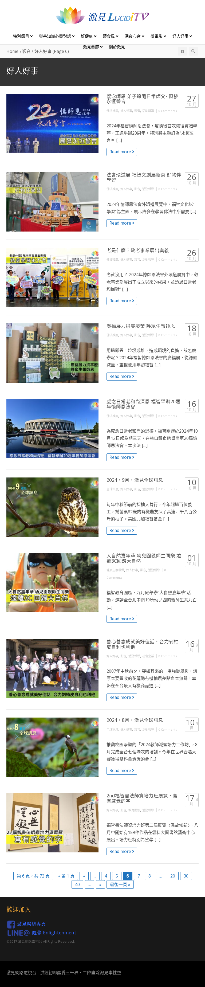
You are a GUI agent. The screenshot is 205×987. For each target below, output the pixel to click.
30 (186, 876)
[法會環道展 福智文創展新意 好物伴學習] (52, 202)
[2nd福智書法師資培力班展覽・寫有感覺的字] (52, 822)
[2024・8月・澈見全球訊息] (52, 747)
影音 (137, 111)
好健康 (87, 36)
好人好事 (181, 36)
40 (77, 884)
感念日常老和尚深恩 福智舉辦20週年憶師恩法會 (143, 404)
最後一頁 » (120, 884)
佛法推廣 (112, 111)
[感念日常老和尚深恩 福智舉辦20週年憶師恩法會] (52, 428)
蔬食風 (109, 36)
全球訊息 (112, 489)
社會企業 (148, 656)
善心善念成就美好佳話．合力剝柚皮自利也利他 (143, 644)
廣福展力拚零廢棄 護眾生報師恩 (141, 326)
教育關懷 (134, 810)
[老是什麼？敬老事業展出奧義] (52, 277)
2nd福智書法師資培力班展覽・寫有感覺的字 (142, 798)
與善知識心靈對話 (55, 36)
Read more (120, 152)
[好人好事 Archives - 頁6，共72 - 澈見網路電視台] (102, 15)
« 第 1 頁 (66, 876)
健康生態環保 (115, 570)
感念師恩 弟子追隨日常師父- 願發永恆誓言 (142, 98)
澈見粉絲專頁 (31, 924)
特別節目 (21, 36)
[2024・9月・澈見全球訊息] (52, 507)
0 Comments (168, 111)
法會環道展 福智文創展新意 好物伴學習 (144, 177)
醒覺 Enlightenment (54, 932)
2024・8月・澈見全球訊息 (135, 720)
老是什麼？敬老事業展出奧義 (138, 250)
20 (172, 876)
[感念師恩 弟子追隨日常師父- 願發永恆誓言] (52, 123)
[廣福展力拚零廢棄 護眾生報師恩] (52, 353)
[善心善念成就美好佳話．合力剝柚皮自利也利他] (52, 668)
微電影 (157, 36)
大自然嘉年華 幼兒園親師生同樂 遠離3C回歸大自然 (144, 558)
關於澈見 (117, 46)
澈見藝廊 (91, 46)
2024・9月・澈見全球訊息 (135, 480)
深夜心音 (133, 36)
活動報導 (148, 111)
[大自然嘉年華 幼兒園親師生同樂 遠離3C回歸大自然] (52, 582)
